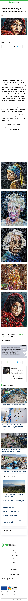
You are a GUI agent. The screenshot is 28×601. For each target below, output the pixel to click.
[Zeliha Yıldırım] (2, 15)
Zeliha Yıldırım (7, 15)
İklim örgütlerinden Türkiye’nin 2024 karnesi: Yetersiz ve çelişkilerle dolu (13, 501)
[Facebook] (10, 46)
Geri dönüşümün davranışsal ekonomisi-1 (13, 471)
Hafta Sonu (3, 42)
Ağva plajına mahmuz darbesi (11, 511)
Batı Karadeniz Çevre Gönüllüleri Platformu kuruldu (12, 521)
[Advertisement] (14, 64)
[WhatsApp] (7, 46)
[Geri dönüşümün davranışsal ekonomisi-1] (14, 461)
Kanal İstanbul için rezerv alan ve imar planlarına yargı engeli (14, 506)
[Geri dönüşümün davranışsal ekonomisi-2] (14, 395)
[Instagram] (5, 579)
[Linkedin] (20, 46)
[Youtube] (12, 579)
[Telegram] (17, 46)
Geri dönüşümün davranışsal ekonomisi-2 (13, 404)
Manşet (9, 42)
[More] (23, 46)
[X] (14, 46)
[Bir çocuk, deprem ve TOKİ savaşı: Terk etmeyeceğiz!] (14, 486)
